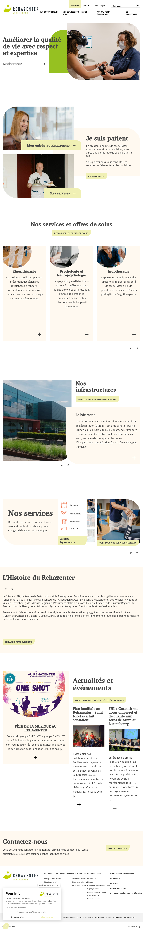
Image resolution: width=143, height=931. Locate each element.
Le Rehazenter (131, 13)
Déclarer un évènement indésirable (126, 893)
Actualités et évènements (103, 13)
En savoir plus (96, 176)
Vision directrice (93, 895)
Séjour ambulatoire (79, 885)
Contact (86, 6)
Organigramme (93, 889)
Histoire (90, 882)
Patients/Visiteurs (49, 12)
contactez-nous (117, 848)
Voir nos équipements (67, 541)
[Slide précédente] (131, 348)
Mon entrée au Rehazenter (48, 145)
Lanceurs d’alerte (129, 917)
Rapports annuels (93, 899)
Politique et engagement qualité (98, 885)
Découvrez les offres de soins (71, 233)
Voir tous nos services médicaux (117, 542)
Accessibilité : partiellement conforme (108, 917)
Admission (75, 6)
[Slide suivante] (137, 348)
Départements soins (51, 882)
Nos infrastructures (78, 879)
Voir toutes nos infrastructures (97, 399)
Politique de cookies (86, 917)
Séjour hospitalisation (79, 882)
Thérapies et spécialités (52, 879)
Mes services (60, 193)
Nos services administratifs (96, 892)
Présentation (91, 879)
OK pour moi (47, 917)
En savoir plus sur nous (18, 641)
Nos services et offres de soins (75, 13)
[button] (6, 926)
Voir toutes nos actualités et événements (99, 700)
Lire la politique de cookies (16, 908)
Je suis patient (79, 873)
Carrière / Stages (98, 6)
